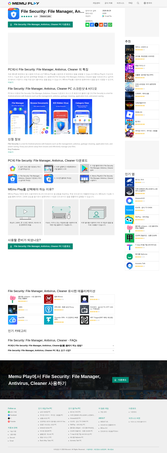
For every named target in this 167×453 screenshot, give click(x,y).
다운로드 (122, 380)
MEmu (23, 3)
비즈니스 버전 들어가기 (138, 422)
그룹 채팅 (13, 434)
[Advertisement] (61, 49)
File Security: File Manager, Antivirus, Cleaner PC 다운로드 (42, 24)
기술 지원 (13, 431)
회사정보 (111, 449)
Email (12, 441)
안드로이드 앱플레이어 (108, 425)
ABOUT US (104, 422)
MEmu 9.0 (103, 428)
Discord (12, 437)
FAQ (130, 3)
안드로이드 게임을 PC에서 (109, 431)
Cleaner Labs (45, 16)
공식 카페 (108, 3)
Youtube (13, 421)
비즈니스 (120, 3)
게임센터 (96, 3)
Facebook (13, 415)
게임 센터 (103, 412)
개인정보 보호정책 (100, 449)
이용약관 (89, 449)
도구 (35, 16)
